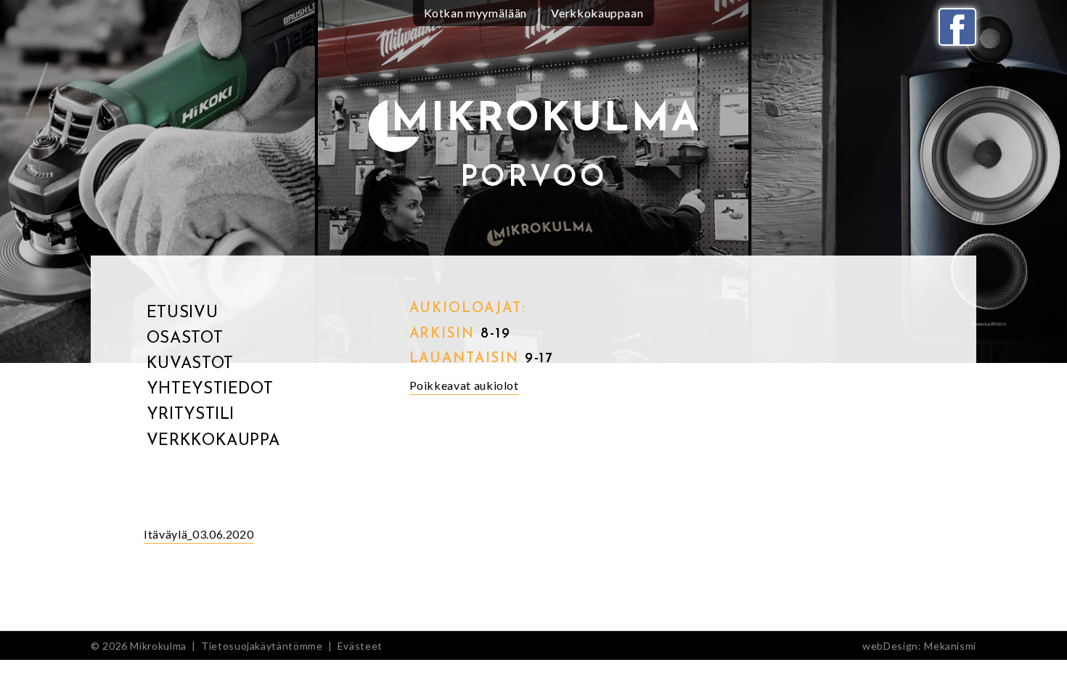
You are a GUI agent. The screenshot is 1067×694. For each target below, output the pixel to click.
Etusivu (182, 313)
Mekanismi (950, 646)
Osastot (185, 338)
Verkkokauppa (213, 441)
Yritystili (190, 415)
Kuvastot (190, 364)
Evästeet (360, 646)
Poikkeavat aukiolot (464, 385)
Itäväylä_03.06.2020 (198, 534)
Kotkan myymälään (475, 13)
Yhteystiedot (210, 389)
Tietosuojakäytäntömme (261, 646)
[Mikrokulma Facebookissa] (957, 27)
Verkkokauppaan (597, 13)
